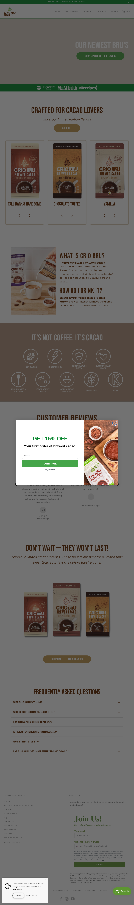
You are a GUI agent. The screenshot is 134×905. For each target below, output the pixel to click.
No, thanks (50, 469)
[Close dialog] (114, 423)
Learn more (17, 889)
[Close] (46, 879)
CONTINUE (50, 464)
